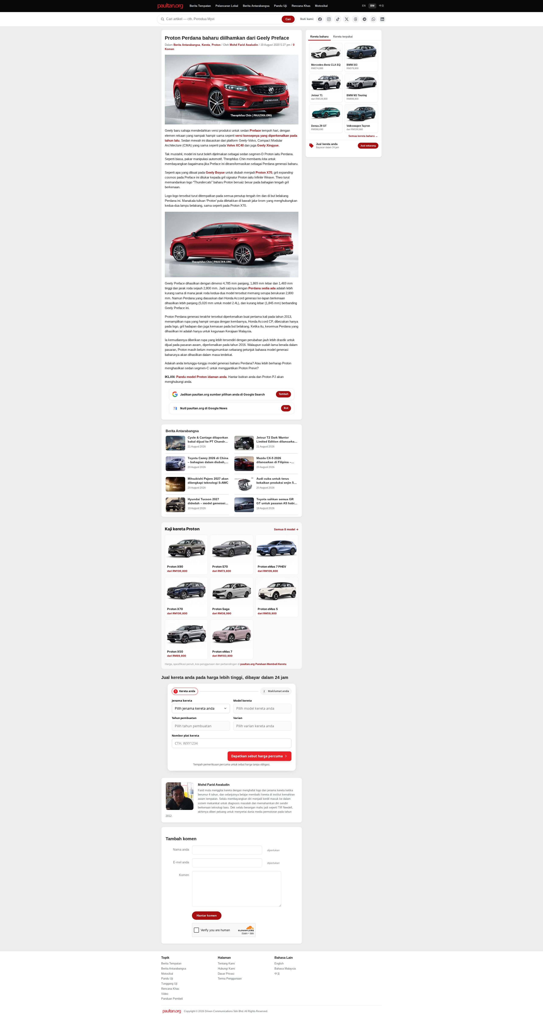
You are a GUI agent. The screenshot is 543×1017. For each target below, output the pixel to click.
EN (364, 5)
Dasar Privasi (226, 973)
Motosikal (321, 5)
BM (372, 5)
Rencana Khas (301, 5)
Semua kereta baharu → (363, 136)
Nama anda (181, 849)
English (279, 963)
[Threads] (355, 19)
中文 (381, 5)
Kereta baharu (319, 36)
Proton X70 (264, 172)
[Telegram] (364, 19)
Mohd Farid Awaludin (244, 44)
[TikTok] (337, 19)
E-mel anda (181, 862)
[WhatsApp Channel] (373, 19)
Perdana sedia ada (262, 288)
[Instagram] (329, 19)
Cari (288, 19)
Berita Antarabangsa (256, 5)
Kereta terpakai (343, 36)
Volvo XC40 (235, 145)
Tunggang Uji (169, 983)
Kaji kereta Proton (182, 529)
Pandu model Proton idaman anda (201, 377)
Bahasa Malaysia (285, 968)
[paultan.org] (170, 6)
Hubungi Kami (226, 968)
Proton (216, 44)
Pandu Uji (280, 5)
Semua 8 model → (286, 529)
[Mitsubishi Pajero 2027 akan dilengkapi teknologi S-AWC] (175, 484)
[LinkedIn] (382, 19)
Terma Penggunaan (230, 978)
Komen (184, 875)
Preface (255, 130)
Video (164, 993)
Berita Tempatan (200, 5)
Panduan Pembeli (172, 998)
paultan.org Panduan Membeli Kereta (263, 664)
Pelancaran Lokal (227, 5)
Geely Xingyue (267, 145)
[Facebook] (320, 19)
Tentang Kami (226, 963)
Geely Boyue (215, 172)
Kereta (206, 44)
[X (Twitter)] (346, 19)
